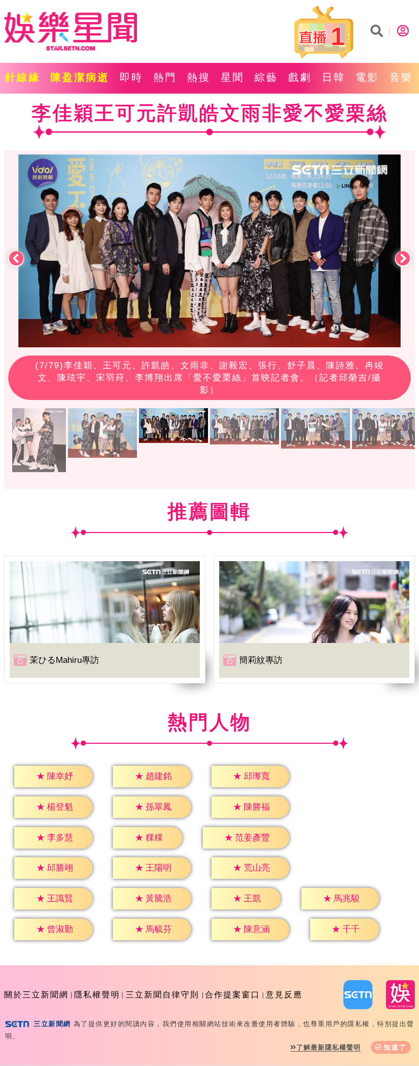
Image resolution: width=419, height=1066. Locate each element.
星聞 (232, 77)
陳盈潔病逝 (80, 77)
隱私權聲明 (97, 994)
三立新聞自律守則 (162, 994)
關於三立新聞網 (36, 994)
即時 (131, 77)
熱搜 (199, 77)
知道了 (395, 1047)
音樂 (401, 77)
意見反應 (284, 994)
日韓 (333, 77)
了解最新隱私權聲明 (328, 1047)
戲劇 (300, 77)
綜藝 (266, 77)
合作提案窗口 (232, 994)
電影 (367, 77)
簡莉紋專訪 (261, 660)
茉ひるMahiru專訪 (64, 660)
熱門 (165, 77)
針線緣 (22, 77)
